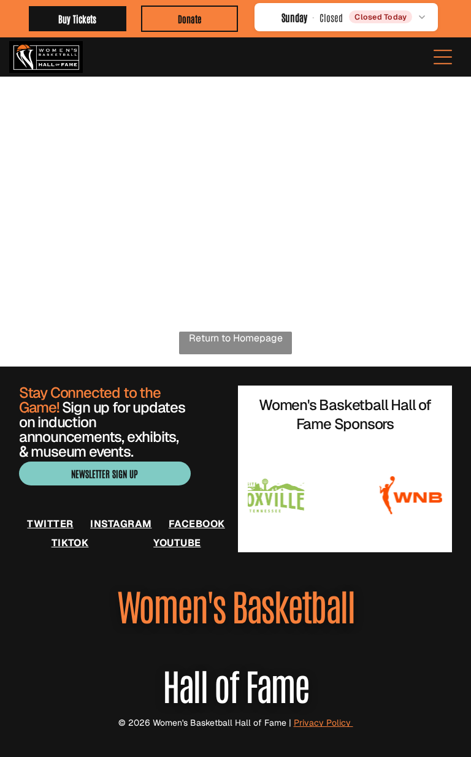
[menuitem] (50, 523)
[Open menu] (443, 57)
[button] (346, 17)
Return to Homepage (236, 338)
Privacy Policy (323, 722)
